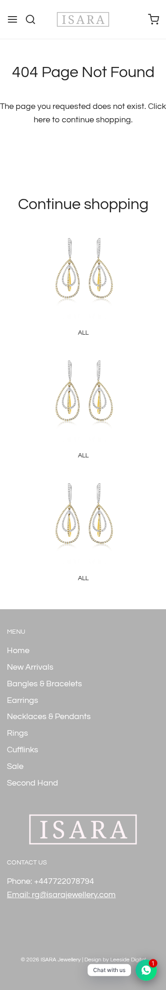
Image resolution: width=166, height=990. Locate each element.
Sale (15, 766)
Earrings (22, 700)
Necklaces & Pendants (49, 716)
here (42, 119)
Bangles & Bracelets (44, 683)
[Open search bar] (34, 19)
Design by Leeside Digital (115, 960)
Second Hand (32, 783)
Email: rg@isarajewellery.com (61, 894)
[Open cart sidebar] (153, 19)
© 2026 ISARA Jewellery (51, 960)
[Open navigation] (12, 19)
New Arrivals (30, 667)
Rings (17, 733)
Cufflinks (22, 749)
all (83, 333)
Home (18, 650)
